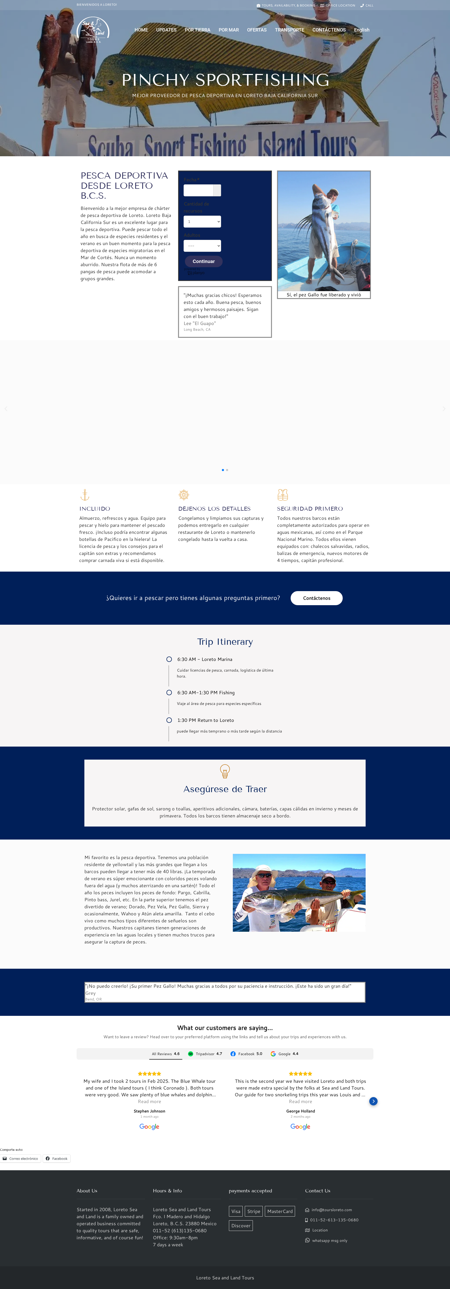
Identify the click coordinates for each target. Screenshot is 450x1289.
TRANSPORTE (289, 30)
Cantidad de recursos (196, 207)
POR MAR (229, 30)
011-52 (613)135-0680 (180, 1230)
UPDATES (166, 30)
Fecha (191, 179)
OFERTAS (257, 30)
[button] (6, 408)
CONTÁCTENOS (329, 30)
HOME (141, 30)
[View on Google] (149, 1127)
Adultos (192, 234)
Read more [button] (149, 1101)
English (362, 30)
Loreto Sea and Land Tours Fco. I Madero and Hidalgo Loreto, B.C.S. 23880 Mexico (185, 1216)
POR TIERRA (197, 30)
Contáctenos (316, 598)
